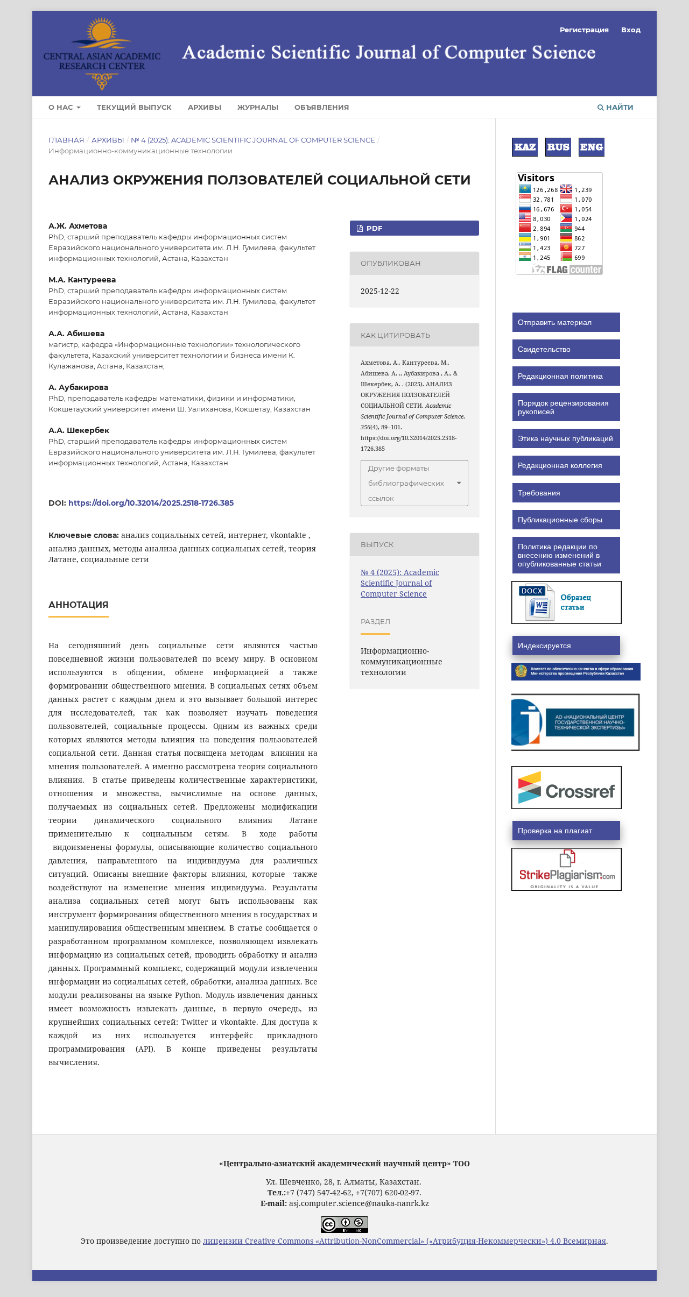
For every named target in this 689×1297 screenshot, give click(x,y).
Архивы (204, 107)
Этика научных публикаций (565, 438)
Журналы (257, 107)
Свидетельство (544, 349)
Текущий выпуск (134, 107)
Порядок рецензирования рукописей (563, 407)
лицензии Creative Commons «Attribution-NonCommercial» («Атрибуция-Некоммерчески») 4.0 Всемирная (404, 1241)
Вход (631, 29)
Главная (66, 140)
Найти (619, 107)
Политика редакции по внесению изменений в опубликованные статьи (559, 555)
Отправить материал (555, 322)
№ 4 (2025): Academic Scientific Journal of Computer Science (253, 140)
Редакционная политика (560, 376)
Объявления (321, 107)
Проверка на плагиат (555, 830)
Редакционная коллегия (560, 465)
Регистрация (584, 29)
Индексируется (544, 645)
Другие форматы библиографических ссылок (406, 483)
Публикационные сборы (560, 519)
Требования (539, 492)
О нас (61, 107)
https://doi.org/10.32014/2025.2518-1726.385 (151, 503)
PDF (373, 228)
